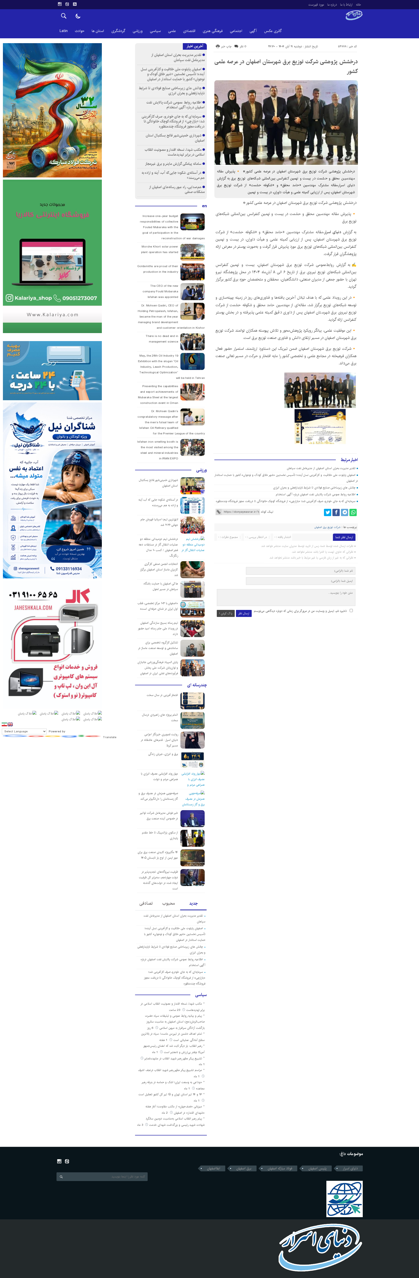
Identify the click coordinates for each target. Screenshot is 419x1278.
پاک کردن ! (225, 613)
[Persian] (4, 724)
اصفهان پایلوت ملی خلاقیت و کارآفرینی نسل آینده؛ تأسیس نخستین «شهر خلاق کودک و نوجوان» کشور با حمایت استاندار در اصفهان (173, 74)
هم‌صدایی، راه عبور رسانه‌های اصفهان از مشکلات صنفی (177, 189)
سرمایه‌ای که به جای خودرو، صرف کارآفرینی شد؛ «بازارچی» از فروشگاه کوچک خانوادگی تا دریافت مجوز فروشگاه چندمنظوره (286, 501)
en (204, 206)
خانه (358, 4)
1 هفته (163, 1040)
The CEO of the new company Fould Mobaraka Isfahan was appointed (160, 291)
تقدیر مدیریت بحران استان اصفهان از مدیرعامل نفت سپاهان (321, 468)
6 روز (150, 1028)
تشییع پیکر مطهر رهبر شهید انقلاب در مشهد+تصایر (173, 1058)
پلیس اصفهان (317, 1168)
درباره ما (332, 4)
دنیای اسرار (333, 232)
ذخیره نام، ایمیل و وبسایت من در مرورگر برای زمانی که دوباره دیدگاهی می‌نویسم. (300, 611)
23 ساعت (175, 1010)
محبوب (168, 903)
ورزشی (138, 31)
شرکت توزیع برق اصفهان (327, 527)
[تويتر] (327, 512)
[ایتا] (67, 4)
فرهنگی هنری (213, 31)
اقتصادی (189, 31)
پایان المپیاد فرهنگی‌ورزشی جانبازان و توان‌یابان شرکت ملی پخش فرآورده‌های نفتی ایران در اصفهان (157, 668)
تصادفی (146, 903)
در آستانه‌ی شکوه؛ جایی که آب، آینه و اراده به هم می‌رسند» (173, 175)
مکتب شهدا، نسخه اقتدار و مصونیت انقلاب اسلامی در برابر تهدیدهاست (175, 152)
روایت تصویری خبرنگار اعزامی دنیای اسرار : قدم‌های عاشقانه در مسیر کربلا (159, 740)
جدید (193, 903)
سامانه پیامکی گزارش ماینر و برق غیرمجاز (173, 164)
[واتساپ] (353, 512)
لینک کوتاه (267, 512)
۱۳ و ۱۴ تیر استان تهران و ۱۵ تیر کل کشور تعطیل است (170, 1094)
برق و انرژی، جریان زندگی (163, 754)
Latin (64, 31)
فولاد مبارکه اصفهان (280, 1168)
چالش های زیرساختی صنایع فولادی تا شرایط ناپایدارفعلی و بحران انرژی (314, 487)
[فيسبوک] (336, 512)
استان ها (98, 31)
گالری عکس (273, 31)
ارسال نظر (243, 613)
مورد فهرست (316, 4)
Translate (109, 737)
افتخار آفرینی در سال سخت (162, 695)
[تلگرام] (344, 512)
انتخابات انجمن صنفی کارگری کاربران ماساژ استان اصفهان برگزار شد (159, 569)
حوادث (79, 31)
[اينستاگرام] (59, 4)
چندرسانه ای (197, 685)
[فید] (74, 4)
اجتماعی (236, 31)
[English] (10, 724)
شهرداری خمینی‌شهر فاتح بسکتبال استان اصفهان (175, 138)
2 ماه (165, 1112)
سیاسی (155, 31)
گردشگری (118, 31)
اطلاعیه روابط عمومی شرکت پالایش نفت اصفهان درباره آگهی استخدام (315, 494)
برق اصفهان (243, 1168)
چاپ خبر (226, 46)
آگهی (253, 31)
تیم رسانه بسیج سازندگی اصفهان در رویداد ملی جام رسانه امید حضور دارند (158, 628)
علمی (172, 31)
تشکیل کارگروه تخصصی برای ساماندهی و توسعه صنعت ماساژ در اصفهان (158, 648)
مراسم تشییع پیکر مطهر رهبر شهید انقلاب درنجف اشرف (170, 1070)
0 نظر (243, 46)
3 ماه (140, 1125)
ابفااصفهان (213, 1168)
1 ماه (155, 1052)
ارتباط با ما (346, 4)
